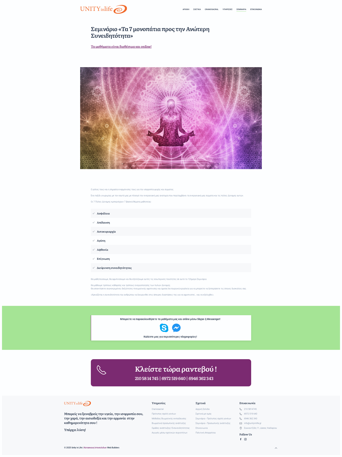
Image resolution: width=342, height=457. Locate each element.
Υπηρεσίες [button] (227, 9)
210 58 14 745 (146, 378)
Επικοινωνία (256, 9)
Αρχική (186, 9)
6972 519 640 (173, 378)
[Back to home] (103, 9)
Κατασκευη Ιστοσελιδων (95, 447)
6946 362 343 (201, 378)
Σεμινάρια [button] (241, 9)
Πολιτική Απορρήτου (206, 432)
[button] (276, 448)
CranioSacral (212, 9)
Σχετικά (197, 9)
